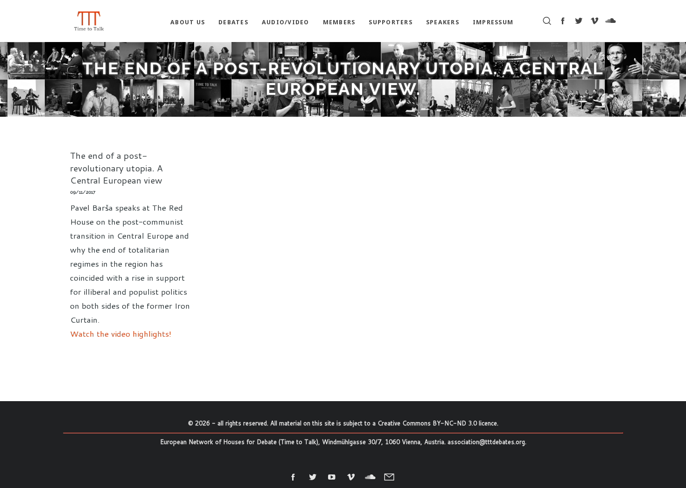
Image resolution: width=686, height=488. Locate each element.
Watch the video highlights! (120, 333)
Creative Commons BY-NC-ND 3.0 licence (437, 423)
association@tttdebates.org (486, 442)
